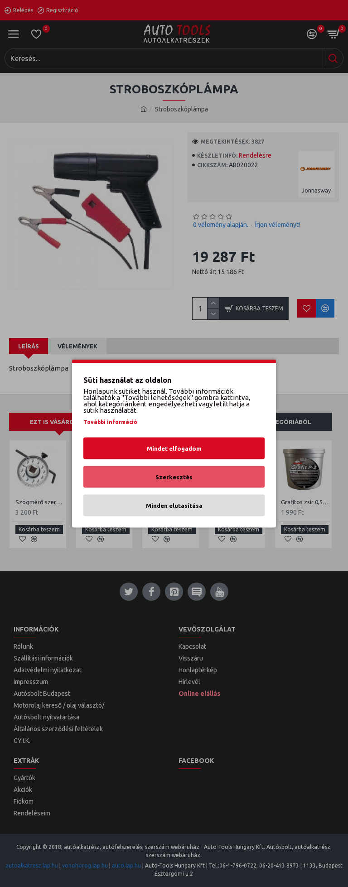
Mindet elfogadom (174, 448)
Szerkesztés (174, 477)
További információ (110, 422)
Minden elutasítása (174, 505)
